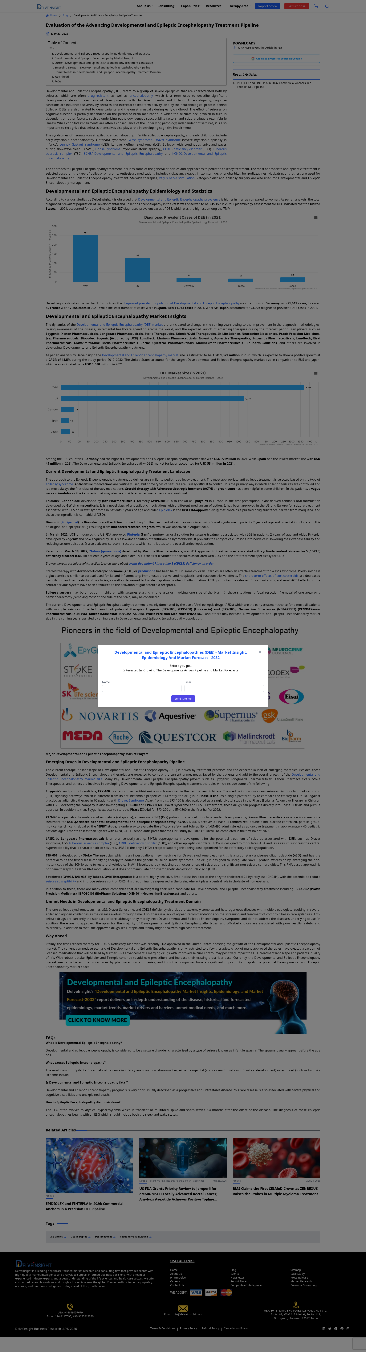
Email (188, 682)
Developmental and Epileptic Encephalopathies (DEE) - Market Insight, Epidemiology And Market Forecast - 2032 (180, 655)
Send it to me (183, 698)
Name (106, 682)
